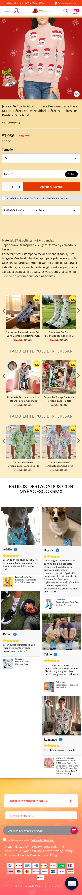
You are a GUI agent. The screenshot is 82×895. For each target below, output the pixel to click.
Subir (71, 174)
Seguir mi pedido (67, 2)
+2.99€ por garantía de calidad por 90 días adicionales (38, 198)
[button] (3, 318)
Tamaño (7, 149)
